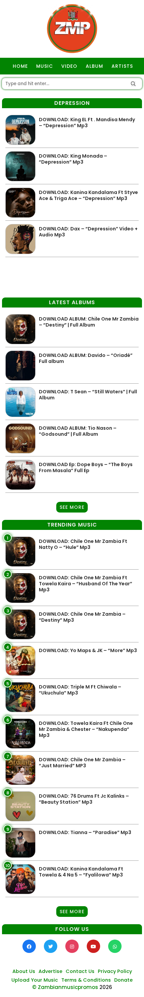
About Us (23, 971)
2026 (105, 987)
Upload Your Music (34, 980)
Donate (123, 980)
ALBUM (94, 66)
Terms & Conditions (86, 980)
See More (72, 507)
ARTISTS (122, 66)
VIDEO (69, 66)
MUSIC (44, 66)
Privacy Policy (115, 971)
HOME (20, 66)
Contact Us (80, 971)
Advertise (50, 971)
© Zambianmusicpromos (65, 987)
